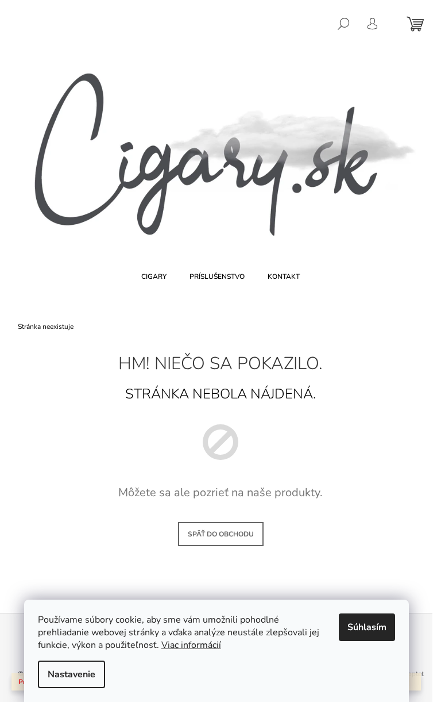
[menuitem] (154, 276)
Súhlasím (366, 627)
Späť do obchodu (221, 534)
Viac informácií (191, 645)
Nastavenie (71, 674)
